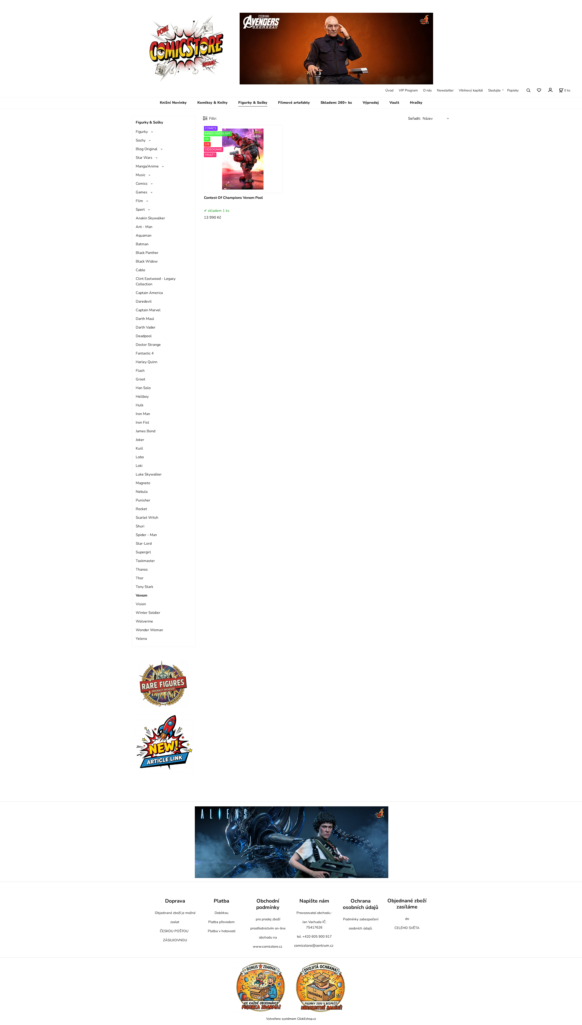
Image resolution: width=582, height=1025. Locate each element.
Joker (140, 439)
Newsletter (445, 90)
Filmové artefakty (294, 102)
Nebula (142, 491)
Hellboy (142, 396)
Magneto (143, 483)
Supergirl (143, 552)
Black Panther (147, 252)
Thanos (142, 569)
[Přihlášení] (550, 90)
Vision (141, 604)
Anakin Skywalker (150, 218)
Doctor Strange (148, 344)
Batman (142, 244)
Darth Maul (145, 318)
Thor (139, 578)
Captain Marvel (148, 310)
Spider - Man (146, 534)
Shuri (140, 526)
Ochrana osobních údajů (360, 904)
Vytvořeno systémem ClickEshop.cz (291, 1019)
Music (140, 174)
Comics (142, 183)
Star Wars (144, 157)
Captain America (149, 292)
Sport (140, 209)
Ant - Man (144, 226)
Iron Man (143, 413)
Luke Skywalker (149, 474)
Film (139, 200)
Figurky (142, 131)
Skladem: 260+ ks (336, 102)
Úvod (389, 90)
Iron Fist (142, 422)
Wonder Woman (149, 630)
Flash (140, 370)
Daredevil (144, 301)
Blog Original (146, 149)
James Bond (145, 431)
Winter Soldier (148, 612)
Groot (140, 379)
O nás (427, 90)
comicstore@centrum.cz (313, 945)
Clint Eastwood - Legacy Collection (156, 281)
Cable (140, 270)
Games (141, 192)
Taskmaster (145, 560)
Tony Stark (144, 586)
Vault (394, 102)
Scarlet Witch (147, 517)
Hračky (416, 102)
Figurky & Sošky (252, 102)
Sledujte (494, 90)
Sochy (141, 140)
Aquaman (143, 235)
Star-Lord (144, 543)
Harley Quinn (146, 361)
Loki (139, 465)
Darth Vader (146, 327)
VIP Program (408, 90)
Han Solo (143, 387)
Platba (221, 900)
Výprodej (371, 102)
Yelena (141, 638)
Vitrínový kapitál (471, 90)
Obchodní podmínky (267, 904)
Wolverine (144, 621)
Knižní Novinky (173, 102)
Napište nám (314, 900)
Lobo (140, 457)
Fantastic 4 (145, 353)
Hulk (139, 405)
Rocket (141, 508)
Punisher (143, 500)
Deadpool (144, 336)
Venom (141, 595)
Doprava (175, 900)
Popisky (513, 90)
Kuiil (139, 448)
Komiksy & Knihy (212, 102)
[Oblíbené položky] (539, 90)
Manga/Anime (147, 166)
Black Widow (147, 261)
